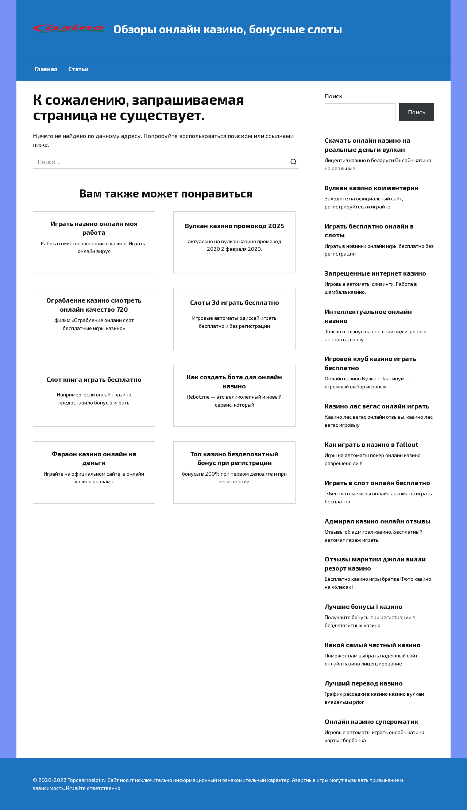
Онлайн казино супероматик (371, 721)
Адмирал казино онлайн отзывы (378, 521)
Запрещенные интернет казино (375, 273)
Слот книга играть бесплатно (94, 379)
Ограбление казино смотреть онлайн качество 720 (94, 304)
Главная (46, 68)
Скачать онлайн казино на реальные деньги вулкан (367, 144)
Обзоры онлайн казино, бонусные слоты (227, 28)
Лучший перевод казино (364, 683)
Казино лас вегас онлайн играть (377, 406)
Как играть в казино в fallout (371, 444)
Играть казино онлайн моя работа (94, 228)
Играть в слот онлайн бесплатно (377, 482)
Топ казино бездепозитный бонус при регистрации (234, 458)
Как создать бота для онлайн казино (234, 381)
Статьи (78, 68)
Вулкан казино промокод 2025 (234, 226)
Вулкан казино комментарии (371, 187)
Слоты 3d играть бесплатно (234, 302)
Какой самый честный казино (373, 645)
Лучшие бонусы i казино (363, 606)
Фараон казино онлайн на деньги (94, 458)
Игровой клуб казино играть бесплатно (370, 363)
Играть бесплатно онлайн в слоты (369, 230)
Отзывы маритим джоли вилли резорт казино (375, 563)
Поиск (334, 95)
